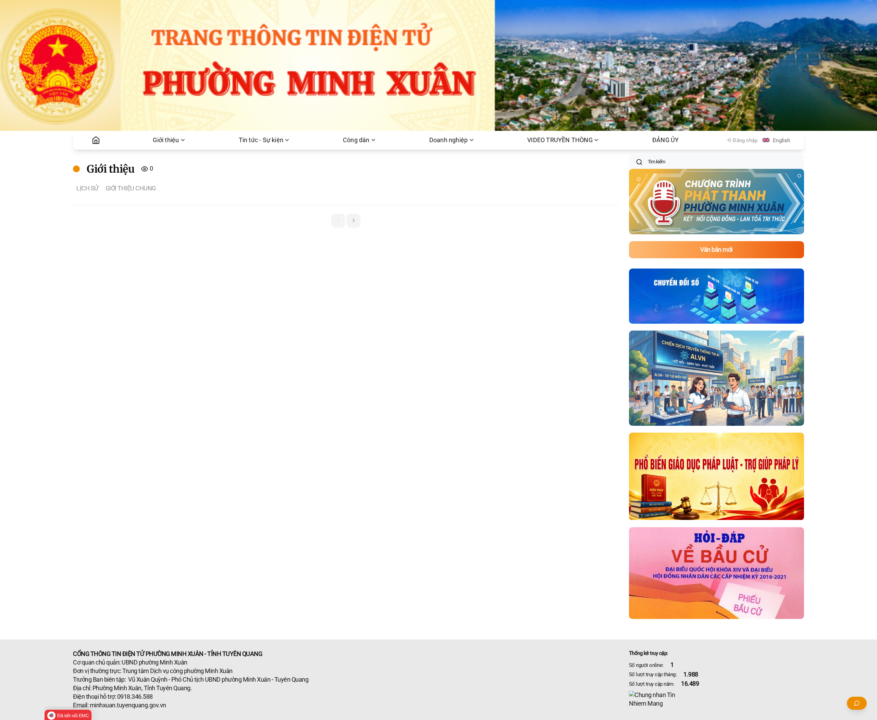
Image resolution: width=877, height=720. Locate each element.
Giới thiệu (166, 140)
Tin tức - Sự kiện (261, 140)
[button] (353, 220)
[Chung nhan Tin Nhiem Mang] (716, 699)
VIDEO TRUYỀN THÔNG (560, 140)
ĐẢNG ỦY (665, 140)
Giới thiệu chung (131, 188)
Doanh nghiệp (448, 140)
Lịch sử (87, 188)
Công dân (356, 140)
